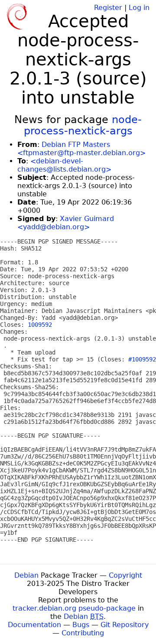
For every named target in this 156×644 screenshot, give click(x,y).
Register (108, 7)
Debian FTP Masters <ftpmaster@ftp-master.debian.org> (81, 148)
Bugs (80, 625)
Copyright (125, 575)
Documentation (34, 625)
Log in (139, 7)
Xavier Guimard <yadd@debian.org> (65, 223)
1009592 (40, 324)
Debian (26, 575)
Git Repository (125, 625)
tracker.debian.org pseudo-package (74, 608)
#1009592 (142, 359)
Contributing (83, 633)
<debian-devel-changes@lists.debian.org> (64, 165)
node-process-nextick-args (83, 125)
